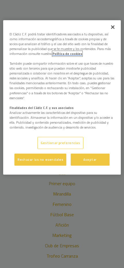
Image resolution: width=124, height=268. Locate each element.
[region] (62, 97)
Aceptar (90, 159)
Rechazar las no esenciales (40, 159)
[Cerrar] (112, 27)
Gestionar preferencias (60, 142)
